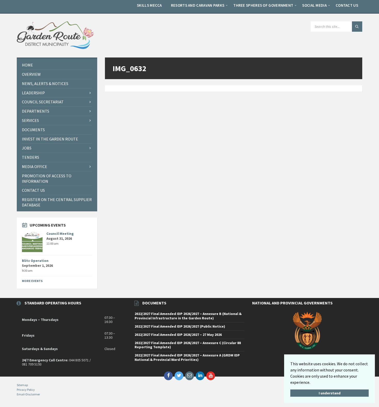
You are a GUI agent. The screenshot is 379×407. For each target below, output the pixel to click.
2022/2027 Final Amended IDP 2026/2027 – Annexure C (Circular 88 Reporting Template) (188, 345)
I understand (330, 393)
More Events (32, 281)
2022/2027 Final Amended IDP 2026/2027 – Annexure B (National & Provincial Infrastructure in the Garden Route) (188, 315)
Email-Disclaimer (28, 394)
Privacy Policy (26, 390)
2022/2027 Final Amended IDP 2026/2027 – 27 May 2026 (178, 334)
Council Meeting (60, 233)
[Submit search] (357, 26)
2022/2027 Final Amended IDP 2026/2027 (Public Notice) (180, 326)
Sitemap (22, 385)
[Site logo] (55, 47)
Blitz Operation (35, 260)
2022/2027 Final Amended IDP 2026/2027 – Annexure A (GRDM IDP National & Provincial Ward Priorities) (187, 357)
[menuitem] (149, 5)
